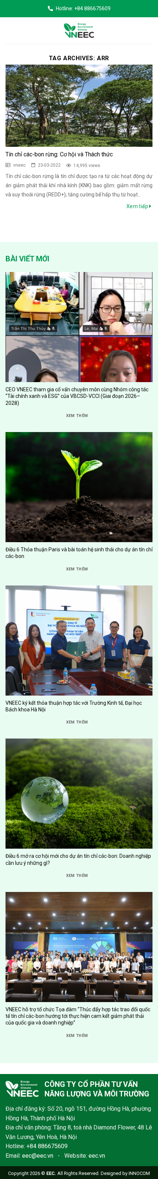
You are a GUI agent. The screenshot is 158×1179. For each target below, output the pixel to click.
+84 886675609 (47, 1146)
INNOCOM (139, 1173)
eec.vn (97, 1155)
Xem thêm (77, 415)
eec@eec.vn (37, 1155)
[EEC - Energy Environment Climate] (79, 30)
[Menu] (11, 30)
